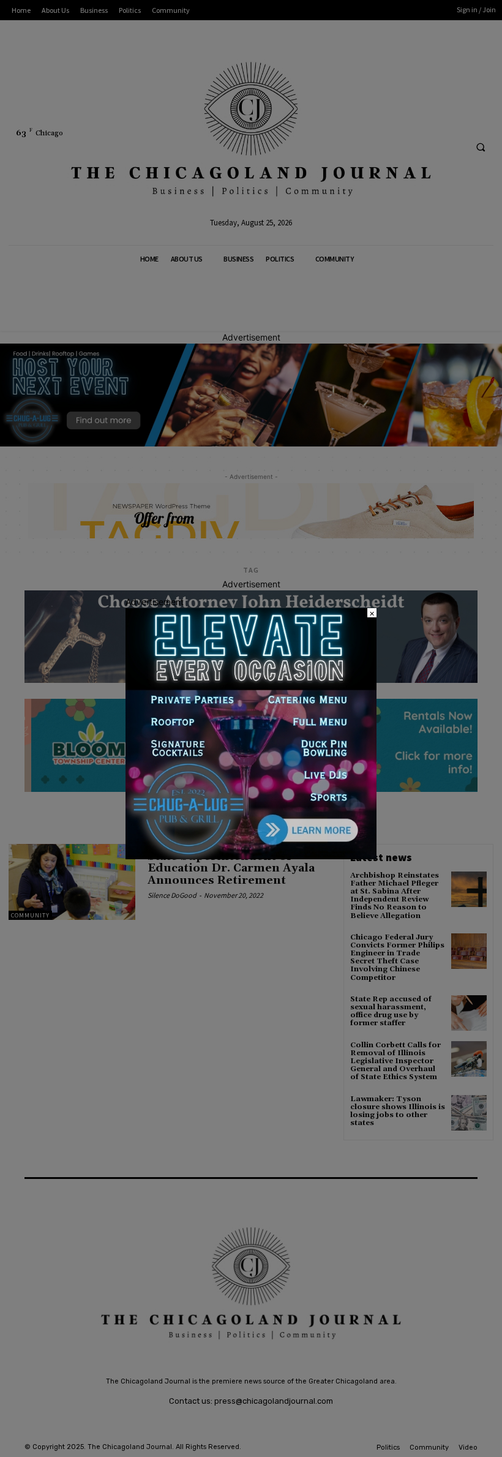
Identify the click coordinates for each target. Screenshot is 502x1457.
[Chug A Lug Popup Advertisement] (251, 856)
